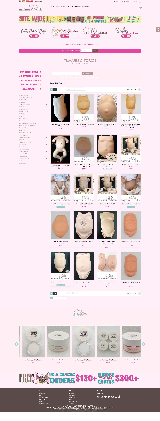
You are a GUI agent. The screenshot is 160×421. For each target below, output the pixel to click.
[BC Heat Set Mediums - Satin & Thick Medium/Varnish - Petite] (30, 341)
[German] (24, 1)
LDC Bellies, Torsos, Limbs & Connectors (29, 123)
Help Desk (71, 393)
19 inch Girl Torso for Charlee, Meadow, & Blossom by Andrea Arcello (107, 243)
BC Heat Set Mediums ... (30, 360)
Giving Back (100, 393)
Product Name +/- (76, 89)
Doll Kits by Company (24, 104)
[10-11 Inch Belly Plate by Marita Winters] (60, 108)
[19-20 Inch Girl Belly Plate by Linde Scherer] (131, 266)
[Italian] (26, 1)
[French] (22, 1)
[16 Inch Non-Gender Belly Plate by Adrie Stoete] (107, 108)
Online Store (42, 393)
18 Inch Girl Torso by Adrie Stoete (131, 204)
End (64, 298)
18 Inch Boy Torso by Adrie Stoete (60, 204)
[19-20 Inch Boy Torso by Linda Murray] (84, 266)
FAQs (70, 399)
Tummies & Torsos (23, 128)
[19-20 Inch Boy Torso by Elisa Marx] (60, 266)
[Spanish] (32, 1)
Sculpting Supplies (23, 151)
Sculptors (41, 401)
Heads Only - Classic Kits (25, 132)
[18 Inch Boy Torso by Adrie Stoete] (60, 187)
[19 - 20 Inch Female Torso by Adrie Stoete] (84, 225)
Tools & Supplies (23, 156)
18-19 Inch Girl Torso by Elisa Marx (60, 165)
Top (158, 30)
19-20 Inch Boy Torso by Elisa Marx (60, 282)
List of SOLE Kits (23, 163)
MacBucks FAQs (73, 401)
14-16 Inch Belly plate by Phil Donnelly (84, 124)
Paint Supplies (22, 144)
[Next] (60, 298)
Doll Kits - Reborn (23, 100)
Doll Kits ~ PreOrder (24, 95)
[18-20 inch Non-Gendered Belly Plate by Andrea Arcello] (84, 148)
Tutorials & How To (24, 158)
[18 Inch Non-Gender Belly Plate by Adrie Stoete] (60, 225)
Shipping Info (72, 397)
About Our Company (44, 397)
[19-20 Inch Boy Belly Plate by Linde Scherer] (131, 225)
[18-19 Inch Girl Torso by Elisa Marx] (60, 149)
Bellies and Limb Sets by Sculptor (27, 125)
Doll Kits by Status (23, 109)
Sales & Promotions (24, 149)
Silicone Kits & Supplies (24, 154)
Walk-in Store (42, 399)
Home (73, 63)
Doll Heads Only (23, 118)
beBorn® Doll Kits (23, 111)
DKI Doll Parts (22, 130)
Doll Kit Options (23, 114)
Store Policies (72, 395)
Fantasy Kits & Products (25, 137)
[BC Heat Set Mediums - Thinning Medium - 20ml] (130, 341)
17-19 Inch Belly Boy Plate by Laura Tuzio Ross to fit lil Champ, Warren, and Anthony (131, 125)
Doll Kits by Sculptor (24, 107)
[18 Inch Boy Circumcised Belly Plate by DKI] (131, 148)
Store (79, 63)
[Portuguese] (28, 1)
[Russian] (30, 1)
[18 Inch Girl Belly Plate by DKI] (107, 187)
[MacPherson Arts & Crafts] (31, 9)
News (40, 395)
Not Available (107, 168)
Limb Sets (21, 121)
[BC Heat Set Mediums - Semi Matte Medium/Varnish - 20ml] (55, 341)
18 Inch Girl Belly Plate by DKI (107, 204)
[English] (20, 1)
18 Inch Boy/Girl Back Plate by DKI (84, 204)
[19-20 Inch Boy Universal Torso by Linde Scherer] (107, 266)
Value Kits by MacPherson (25, 97)
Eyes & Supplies (23, 135)
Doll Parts (86, 63)
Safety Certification (43, 403)
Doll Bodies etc (23, 102)
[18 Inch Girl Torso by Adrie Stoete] (131, 187)
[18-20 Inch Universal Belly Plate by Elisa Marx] (107, 148)
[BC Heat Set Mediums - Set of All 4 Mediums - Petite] (105, 341)
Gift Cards (21, 140)
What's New (22, 161)
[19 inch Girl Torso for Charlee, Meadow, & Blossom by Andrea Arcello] (107, 225)
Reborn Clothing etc (24, 147)
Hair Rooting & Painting (25, 142)
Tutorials (71, 403)
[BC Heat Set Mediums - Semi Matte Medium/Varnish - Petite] (80, 341)
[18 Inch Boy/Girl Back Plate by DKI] (84, 187)
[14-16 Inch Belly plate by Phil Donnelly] (84, 108)
